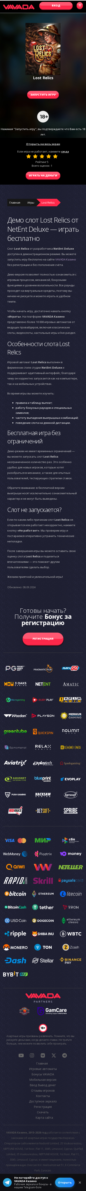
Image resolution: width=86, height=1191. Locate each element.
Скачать (43, 1112)
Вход (56, 5)
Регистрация (43, 639)
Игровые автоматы (43, 1069)
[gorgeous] (55, 156)
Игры (31, 202)
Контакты (43, 1096)
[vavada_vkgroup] (43, 1055)
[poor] (35, 156)
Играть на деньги (43, 175)
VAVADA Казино (65, 259)
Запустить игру (43, 94)
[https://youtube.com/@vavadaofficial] (21, 1055)
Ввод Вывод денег (43, 1085)
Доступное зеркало (43, 1101)
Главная (14, 202)
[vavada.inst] (32, 1055)
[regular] (42, 156)
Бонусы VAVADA (43, 1074)
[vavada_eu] (53, 1055)
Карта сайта (44, 1118)
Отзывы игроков (43, 1090)
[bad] (28, 156)
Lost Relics (48, 202)
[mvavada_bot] (64, 1055)
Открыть (65, 1182)
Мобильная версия (42, 1080)
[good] (48, 156)
